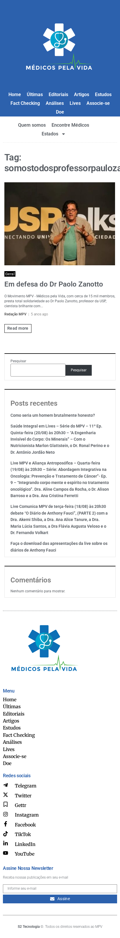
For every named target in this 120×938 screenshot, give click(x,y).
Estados (50, 134)
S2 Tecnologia (29, 927)
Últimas (35, 94)
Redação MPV (15, 314)
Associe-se (98, 103)
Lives (75, 103)
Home (14, 94)
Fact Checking (25, 103)
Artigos (81, 94)
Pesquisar (18, 361)
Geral (10, 274)
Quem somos (32, 125)
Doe (60, 112)
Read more (18, 328)
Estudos (103, 94)
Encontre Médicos (70, 125)
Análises (55, 103)
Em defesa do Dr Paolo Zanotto (53, 284)
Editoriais (58, 94)
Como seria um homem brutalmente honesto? (52, 415)
